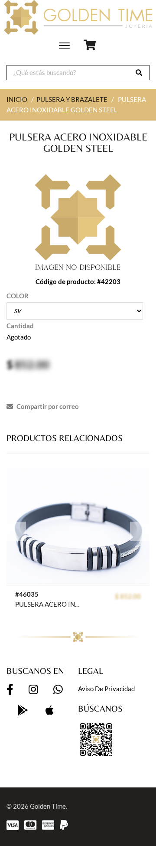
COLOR (17, 296)
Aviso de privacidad (106, 688)
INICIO (16, 99)
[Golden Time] (78, 17)
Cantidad (20, 326)
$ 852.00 (128, 596)
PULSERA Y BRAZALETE (71, 99)
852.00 (31, 364)
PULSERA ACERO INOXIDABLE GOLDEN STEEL (49, 604)
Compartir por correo (47, 406)
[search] (139, 72)
